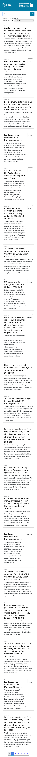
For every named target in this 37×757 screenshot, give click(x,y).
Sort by (16, 18)
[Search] (32, 14)
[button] (13, 20)
